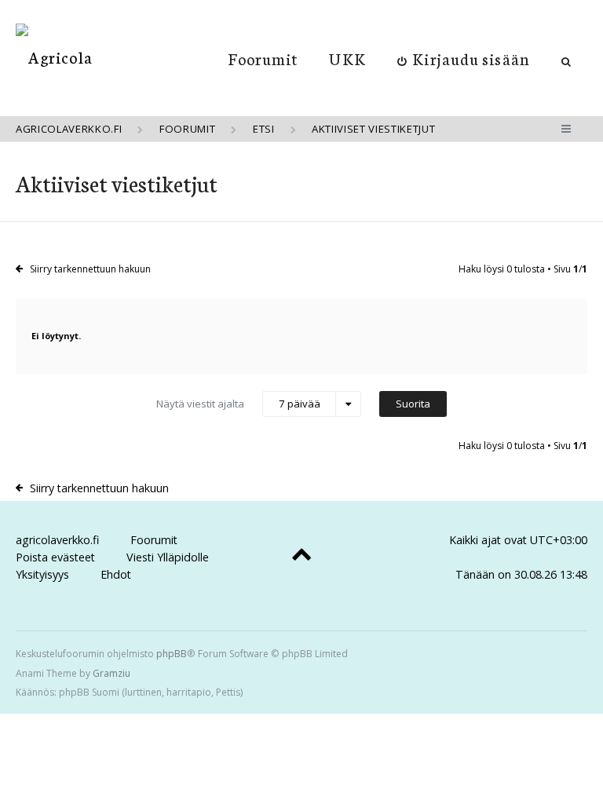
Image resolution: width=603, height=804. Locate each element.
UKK (347, 58)
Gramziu (111, 673)
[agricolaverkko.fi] (54, 57)
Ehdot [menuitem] (115, 574)
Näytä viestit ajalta (238, 404)
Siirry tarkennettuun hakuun (90, 269)
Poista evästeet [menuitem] (55, 557)
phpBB (171, 653)
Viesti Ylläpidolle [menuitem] (167, 557)
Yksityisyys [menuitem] (42, 574)
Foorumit (263, 58)
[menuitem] (464, 58)
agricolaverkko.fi (57, 539)
